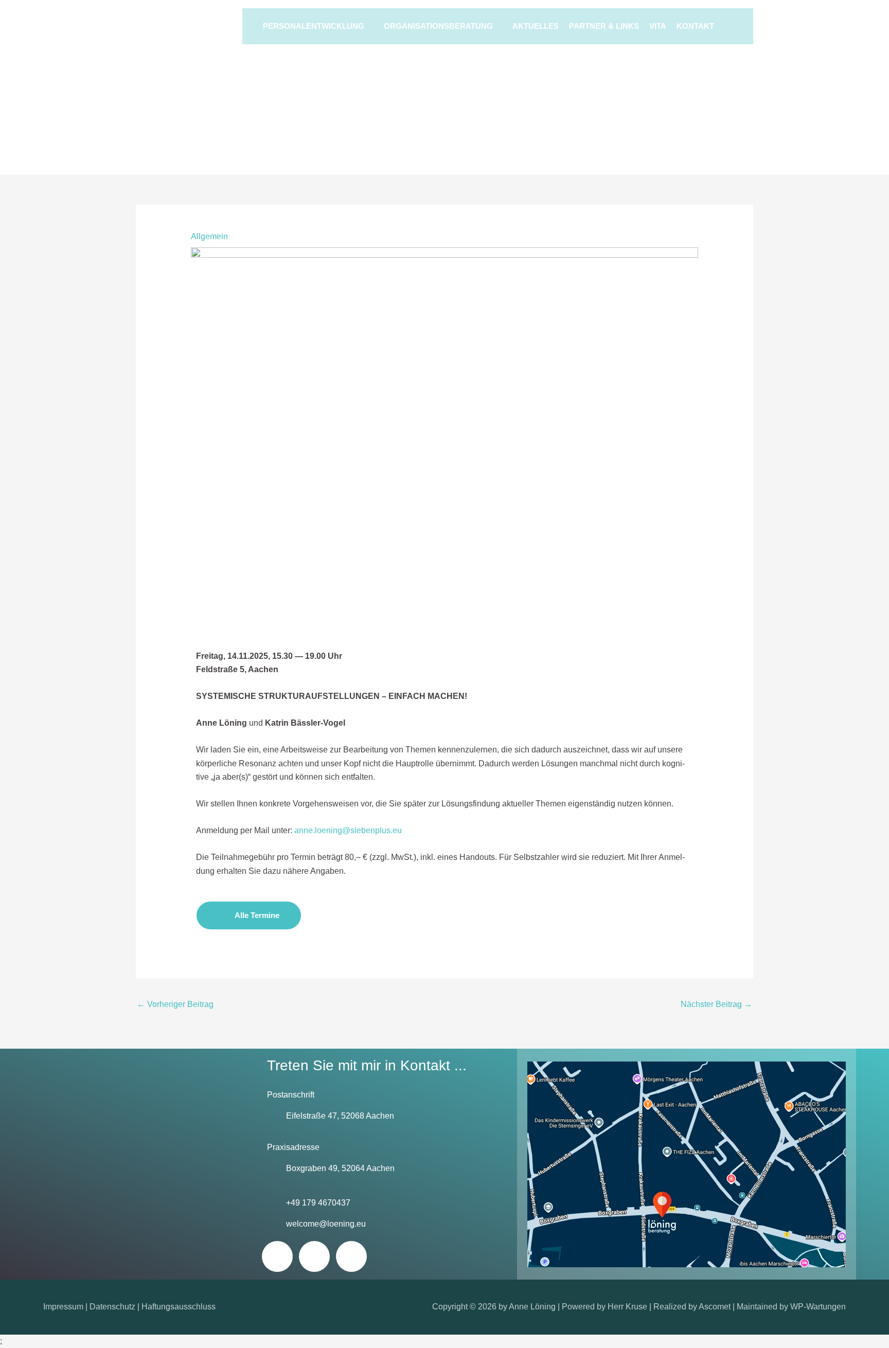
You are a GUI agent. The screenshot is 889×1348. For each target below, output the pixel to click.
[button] (728, 26)
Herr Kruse (627, 1306)
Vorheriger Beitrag (175, 1004)
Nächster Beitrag (716, 1004)
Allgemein (209, 236)
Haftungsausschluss (178, 1306)
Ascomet (715, 1306)
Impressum (63, 1306)
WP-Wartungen (818, 1306)
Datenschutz (112, 1306)
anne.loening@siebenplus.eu (348, 830)
